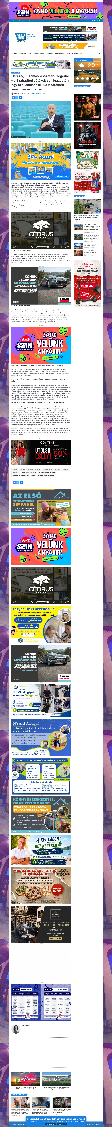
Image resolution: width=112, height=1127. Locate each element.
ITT (79, 1121)
